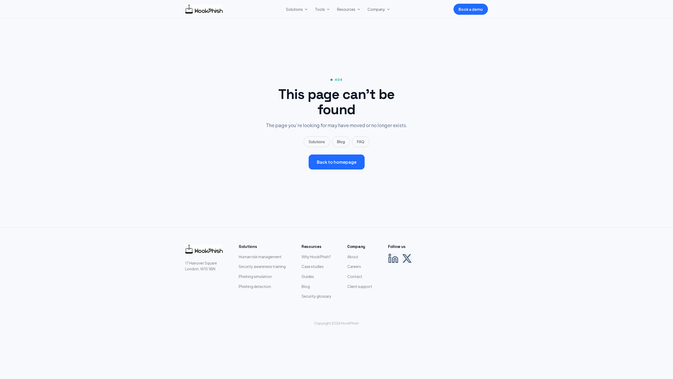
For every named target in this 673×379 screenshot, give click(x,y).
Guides (308, 276)
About (352, 256)
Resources (346, 9)
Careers (354, 266)
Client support (359, 286)
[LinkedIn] (393, 258)
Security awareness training (262, 266)
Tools (320, 9)
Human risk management (260, 256)
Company (376, 9)
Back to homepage (336, 162)
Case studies (313, 266)
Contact (354, 276)
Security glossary (317, 296)
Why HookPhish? (316, 256)
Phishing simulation (255, 276)
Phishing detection (255, 286)
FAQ (360, 141)
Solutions (294, 9)
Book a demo (470, 9)
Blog (341, 141)
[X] (407, 258)
